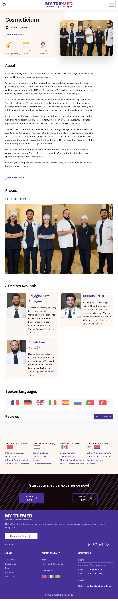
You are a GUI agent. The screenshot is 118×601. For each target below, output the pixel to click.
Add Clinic (10, 576)
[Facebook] (89, 545)
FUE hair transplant (14, 453)
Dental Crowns (40, 456)
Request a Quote (19, 536)
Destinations (11, 564)
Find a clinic (29, 498)
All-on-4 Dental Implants (17, 460)
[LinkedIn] (107, 545)
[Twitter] (95, 545)
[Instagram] (101, 545)
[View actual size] (101, 207)
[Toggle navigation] (111, 4)
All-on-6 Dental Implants (17, 464)
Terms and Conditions (52, 564)
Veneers (36, 460)
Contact (9, 572)
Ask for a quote (83, 498)
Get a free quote (15, 34)
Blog (7, 568)
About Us (46, 560)
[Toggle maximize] (109, 207)
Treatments (11, 560)
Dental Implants (13, 456)
